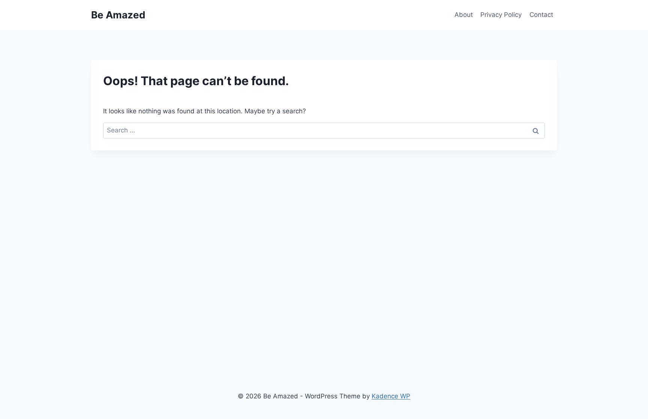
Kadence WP (391, 396)
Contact (541, 14)
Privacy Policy (501, 14)
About (463, 14)
